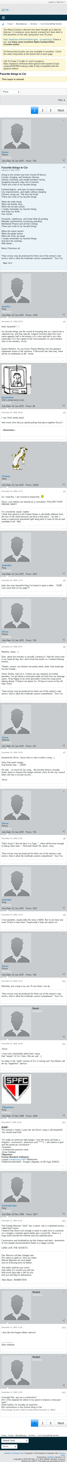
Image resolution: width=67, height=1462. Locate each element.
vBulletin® (51, 1457)
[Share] (63, 160)
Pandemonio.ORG (17, 1159)
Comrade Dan (9, 1205)
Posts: (29, 161)
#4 (64, 491)
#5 (64, 581)
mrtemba (6, 565)
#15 (64, 1392)
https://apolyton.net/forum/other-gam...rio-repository (27, 39)
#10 (64, 981)
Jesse (5, 737)
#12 (64, 1122)
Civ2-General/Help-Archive (51, 24)
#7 (64, 753)
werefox (6, 306)
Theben (6, 476)
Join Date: (6, 161)
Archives (33, 24)
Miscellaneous (21, 24)
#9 (64, 915)
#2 (64, 322)
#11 (64, 1044)
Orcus (5, 152)
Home (4, 1435)
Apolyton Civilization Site (13, 1453)
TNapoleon (8, 1107)
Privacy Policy (62, 1454)
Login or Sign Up (55, 2)
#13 (64, 1221)
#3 (64, 413)
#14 (64, 1328)
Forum (10, 24)
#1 (64, 167)
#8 (64, 839)
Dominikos (8, 397)
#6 (64, 647)
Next (61, 110)
